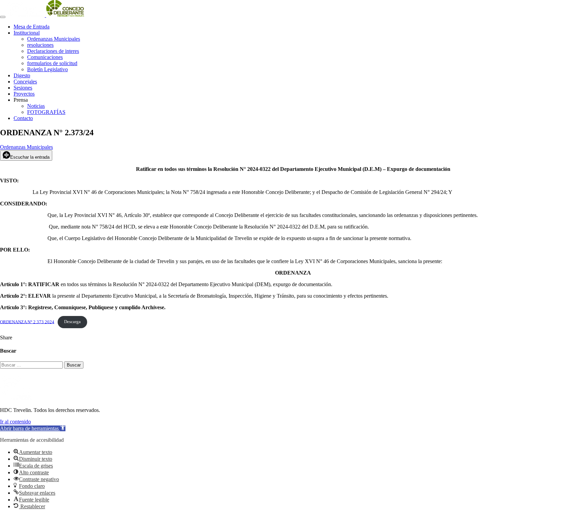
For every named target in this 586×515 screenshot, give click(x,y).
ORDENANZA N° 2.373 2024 (27, 321)
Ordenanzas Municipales (53, 39)
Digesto (22, 75)
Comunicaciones (45, 57)
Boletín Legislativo (47, 69)
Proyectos (24, 94)
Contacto (23, 118)
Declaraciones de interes (53, 51)
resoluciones (40, 45)
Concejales (25, 81)
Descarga (72, 321)
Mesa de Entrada (32, 26)
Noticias (36, 106)
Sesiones (23, 88)
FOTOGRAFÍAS (46, 112)
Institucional (27, 33)
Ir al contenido (15, 421)
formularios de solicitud (52, 63)
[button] (32, 428)
